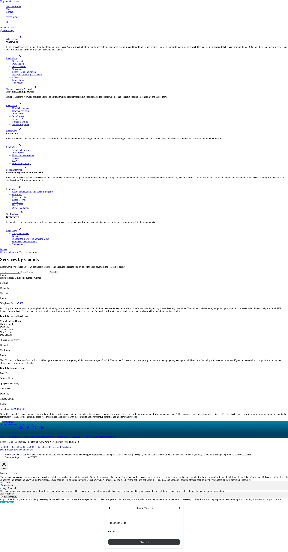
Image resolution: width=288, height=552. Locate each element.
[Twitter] (35, 427)
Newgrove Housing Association (27, 74)
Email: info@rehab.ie (62, 447)
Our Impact (17, 61)
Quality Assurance (8, 424)
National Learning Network (19, 89)
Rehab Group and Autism (24, 72)
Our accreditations (20, 208)
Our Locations (19, 66)
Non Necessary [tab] (7, 493)
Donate (15, 236)
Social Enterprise (14, 169)
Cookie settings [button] (11, 457)
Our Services (18, 152)
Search (3, 27)
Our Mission (18, 63)
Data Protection (7, 449)
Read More (11, 58)
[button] (109, 508)
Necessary (8, 485)
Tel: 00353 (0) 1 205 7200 (12, 447)
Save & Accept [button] (7, 502)
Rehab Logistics (19, 197)
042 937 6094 (17, 303)
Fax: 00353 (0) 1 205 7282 (38, 447)
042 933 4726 (17, 409)
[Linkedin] (42, 427)
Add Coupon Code (117, 523)
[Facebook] (28, 427)
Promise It (17, 194)
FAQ (14, 160)
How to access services (23, 155)
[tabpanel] (144, 491)
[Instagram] (21, 427)
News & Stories (13, 6)
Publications (18, 80)
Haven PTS (17, 205)
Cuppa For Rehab (20, 233)
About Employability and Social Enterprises (33, 191)
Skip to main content (10, 1)
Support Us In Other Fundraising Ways (30, 239)
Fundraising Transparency (24, 241)
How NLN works (20, 108)
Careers (9, 9)
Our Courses (18, 116)
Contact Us (17, 202)
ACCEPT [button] (32, 457)
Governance (18, 69)
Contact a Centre (20, 121)
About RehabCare (20, 150)
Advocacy (17, 77)
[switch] (2, 496)
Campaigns (17, 82)
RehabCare (11, 130)
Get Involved (12, 214)
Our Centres (18, 113)
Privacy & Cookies (24, 449)
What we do (12, 39)
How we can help (20, 111)
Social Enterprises (58, 436)
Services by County (21, 163)
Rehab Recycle (19, 200)
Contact (9, 12)
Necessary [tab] (5, 482)
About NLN (18, 119)
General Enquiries (20, 124)
